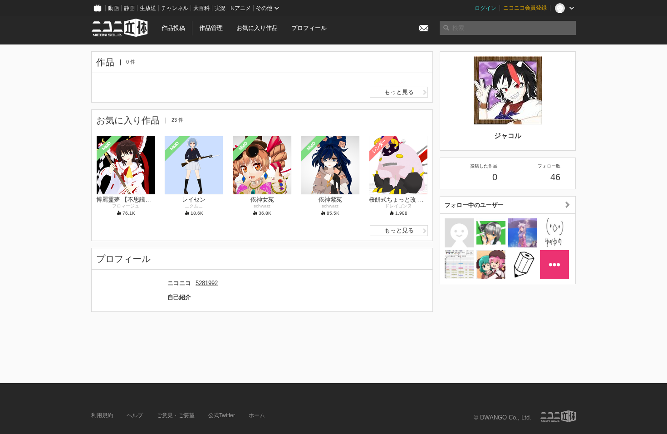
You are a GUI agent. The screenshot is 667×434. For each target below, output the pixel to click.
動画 (113, 8)
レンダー (379, 146)
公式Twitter (221, 415)
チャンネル (174, 8)
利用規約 (102, 415)
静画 (129, 8)
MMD (106, 145)
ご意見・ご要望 (176, 415)
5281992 (207, 283)
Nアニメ (241, 8)
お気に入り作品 (257, 28)
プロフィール (309, 28)
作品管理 (211, 28)
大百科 (201, 8)
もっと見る (399, 92)
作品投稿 (173, 28)
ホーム (257, 415)
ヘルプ (135, 415)
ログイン (485, 8)
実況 (220, 8)
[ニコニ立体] (558, 416)
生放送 (148, 8)
